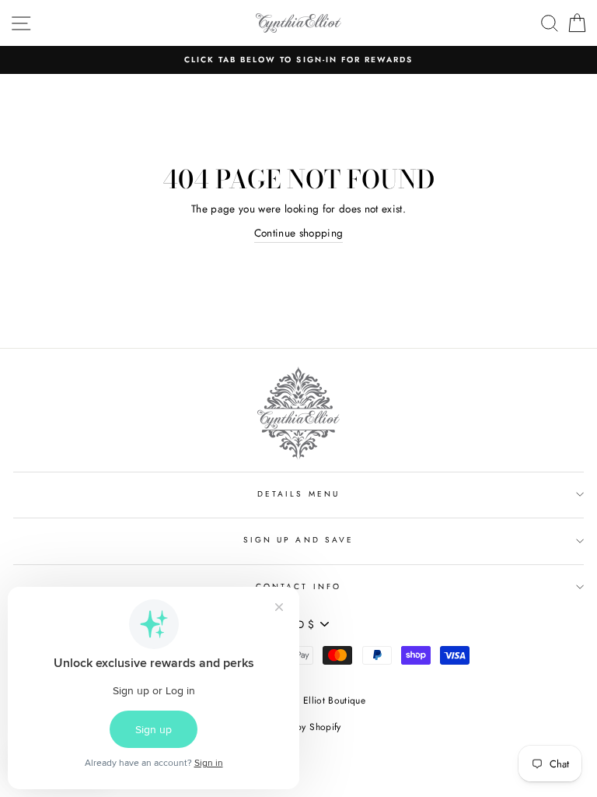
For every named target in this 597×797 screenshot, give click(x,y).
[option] (298, 60)
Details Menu (298, 494)
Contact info (298, 586)
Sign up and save (298, 540)
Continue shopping (299, 233)
